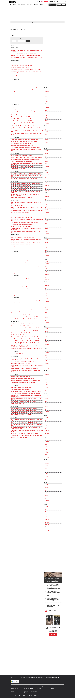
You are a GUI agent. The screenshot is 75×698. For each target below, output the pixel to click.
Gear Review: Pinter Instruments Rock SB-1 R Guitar (22, 120)
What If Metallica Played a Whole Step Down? (21, 226)
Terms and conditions (15, 686)
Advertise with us (14, 688)
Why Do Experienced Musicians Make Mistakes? (21, 155)
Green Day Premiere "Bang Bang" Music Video (21, 314)
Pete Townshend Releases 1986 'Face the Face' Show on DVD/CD (25, 249)
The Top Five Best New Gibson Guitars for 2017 (21, 217)
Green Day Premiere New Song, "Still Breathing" (21, 161)
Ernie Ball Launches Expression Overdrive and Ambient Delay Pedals (26, 307)
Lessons (23, 4)
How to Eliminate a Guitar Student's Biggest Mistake (22, 264)
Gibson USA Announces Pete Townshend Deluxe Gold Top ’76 (24, 254)
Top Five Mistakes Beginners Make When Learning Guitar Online (25, 159)
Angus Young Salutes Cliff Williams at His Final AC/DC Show (24, 178)
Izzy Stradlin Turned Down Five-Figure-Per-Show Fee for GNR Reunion (26, 348)
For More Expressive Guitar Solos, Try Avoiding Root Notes (24, 280)
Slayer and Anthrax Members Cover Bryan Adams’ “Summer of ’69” (26, 284)
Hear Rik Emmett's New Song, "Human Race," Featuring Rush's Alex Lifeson (26, 128)
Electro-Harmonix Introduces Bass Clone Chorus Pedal (23, 332)
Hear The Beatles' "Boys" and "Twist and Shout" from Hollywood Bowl (26, 435)
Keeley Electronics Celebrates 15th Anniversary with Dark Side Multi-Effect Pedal (26, 176)
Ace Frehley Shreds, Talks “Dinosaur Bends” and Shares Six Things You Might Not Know (26, 164)
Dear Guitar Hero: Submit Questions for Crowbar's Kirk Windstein (25, 393)
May (46, 96)
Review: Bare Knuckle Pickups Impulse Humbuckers (22, 166)
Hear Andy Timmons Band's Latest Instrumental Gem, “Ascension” (25, 95)
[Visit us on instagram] (41, 1)
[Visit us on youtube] (43, 1)
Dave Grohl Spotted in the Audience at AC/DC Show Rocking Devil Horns (27, 210)
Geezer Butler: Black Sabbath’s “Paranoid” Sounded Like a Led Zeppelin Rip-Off (26, 134)
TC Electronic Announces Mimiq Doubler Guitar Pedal (22, 305)
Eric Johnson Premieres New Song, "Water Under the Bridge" (24, 187)
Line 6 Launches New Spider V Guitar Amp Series (21, 114)
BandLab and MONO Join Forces (18, 353)
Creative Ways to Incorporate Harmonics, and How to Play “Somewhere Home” (27, 366)
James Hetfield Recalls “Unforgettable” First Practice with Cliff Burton (26, 340)
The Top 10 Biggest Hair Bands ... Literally (20, 67)
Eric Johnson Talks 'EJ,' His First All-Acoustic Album (22, 282)
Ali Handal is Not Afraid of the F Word (19, 77)
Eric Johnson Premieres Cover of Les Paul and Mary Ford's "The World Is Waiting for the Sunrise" (26, 359)
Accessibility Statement (28, 688)
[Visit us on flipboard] (45, 1)
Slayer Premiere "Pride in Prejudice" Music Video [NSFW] (23, 401)
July (46, 99)
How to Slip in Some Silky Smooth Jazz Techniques (22, 224)
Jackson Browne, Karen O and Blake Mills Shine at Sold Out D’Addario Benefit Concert (26, 107)
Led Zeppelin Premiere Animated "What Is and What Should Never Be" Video (26, 246)
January (46, 89)
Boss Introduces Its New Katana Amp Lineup (21, 143)
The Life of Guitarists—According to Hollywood (21, 262)
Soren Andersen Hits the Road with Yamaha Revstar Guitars (24, 408)
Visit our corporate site (54, 677)
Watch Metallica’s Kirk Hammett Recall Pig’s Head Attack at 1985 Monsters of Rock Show (25, 195)
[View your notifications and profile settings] (60, 2)
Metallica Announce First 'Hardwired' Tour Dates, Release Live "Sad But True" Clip (26, 399)
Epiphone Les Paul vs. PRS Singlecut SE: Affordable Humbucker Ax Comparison (25, 123)
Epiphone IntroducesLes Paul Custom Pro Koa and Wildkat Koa (25, 330)
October (46, 120)
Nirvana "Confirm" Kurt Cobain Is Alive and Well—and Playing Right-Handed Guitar (26, 300)
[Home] (10, 5)
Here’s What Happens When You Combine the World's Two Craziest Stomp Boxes (26, 229)
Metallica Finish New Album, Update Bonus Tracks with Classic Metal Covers (26, 240)
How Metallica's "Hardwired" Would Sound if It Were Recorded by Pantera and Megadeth (25, 343)
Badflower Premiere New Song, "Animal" (20, 437)
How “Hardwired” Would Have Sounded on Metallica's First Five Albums (27, 412)
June (46, 98)
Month (19, 38)
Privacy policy (40, 686)
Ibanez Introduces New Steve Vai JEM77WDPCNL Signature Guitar (25, 242)
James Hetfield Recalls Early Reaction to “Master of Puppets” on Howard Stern (27, 131)
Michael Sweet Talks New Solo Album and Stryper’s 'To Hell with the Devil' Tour (26, 309)
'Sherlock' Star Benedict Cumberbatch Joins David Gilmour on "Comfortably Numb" (24, 74)
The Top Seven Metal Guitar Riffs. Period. (20, 326)
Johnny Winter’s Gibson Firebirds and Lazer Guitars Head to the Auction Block (27, 58)
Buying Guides (29, 4)
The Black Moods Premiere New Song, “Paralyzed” (22, 260)
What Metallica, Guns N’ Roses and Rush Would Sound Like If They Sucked (25, 192)
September (47, 118)
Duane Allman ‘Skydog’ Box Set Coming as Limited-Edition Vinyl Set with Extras (27, 431)
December (47, 123)
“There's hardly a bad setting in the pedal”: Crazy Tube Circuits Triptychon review (53, 580)
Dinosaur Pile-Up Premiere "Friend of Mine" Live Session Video (25, 318)
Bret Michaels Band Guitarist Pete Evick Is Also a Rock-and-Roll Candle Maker (26, 82)
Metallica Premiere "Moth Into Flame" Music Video (22, 145)
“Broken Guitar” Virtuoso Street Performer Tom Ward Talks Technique (26, 336)
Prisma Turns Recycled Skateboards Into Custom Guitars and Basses (26, 338)
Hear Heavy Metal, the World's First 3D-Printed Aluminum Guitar (25, 147)
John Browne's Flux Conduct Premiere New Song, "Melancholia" (25, 85)
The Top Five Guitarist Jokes (17, 205)
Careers (12, 691)
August (46, 101)
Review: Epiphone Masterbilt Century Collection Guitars (23, 378)
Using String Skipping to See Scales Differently (21, 389)
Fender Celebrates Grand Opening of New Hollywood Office (24, 110)
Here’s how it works (43, 25)
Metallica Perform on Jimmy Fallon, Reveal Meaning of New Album (25, 55)
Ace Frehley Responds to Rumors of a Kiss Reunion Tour (23, 53)
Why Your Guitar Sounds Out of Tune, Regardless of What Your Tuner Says (26, 420)
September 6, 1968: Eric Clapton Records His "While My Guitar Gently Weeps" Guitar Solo (26, 396)
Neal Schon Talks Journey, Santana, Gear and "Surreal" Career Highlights (24, 112)
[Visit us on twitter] (39, 1)
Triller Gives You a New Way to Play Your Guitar (21, 414)
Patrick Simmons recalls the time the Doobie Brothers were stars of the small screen (54, 600)
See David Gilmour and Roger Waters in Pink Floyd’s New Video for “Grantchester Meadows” (25, 428)
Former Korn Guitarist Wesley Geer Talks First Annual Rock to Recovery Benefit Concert (27, 51)
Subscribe (51, 1)
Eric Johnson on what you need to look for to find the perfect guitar (53, 605)
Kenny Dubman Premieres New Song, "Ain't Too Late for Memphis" (26, 391)
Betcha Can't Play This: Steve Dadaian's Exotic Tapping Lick (24, 422)
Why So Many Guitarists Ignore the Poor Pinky (21, 118)
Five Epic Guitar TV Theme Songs (18, 403)
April (46, 94)
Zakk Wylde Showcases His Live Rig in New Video (21, 197)
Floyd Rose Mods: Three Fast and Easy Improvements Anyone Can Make (25, 232)
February (47, 91)
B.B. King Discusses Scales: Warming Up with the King (22, 244)
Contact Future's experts (29, 686)
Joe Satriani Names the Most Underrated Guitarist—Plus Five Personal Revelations (26, 328)
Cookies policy (53, 686)
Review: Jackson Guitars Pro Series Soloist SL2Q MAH (22, 295)
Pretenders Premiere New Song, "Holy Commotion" (22, 125)
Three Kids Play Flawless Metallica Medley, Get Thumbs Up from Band (26, 271)
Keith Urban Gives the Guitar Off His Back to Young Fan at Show (25, 303)
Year (13, 38)
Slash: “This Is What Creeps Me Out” (19, 93)
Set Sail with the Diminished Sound (18, 189)
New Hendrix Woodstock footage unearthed (48, 22)
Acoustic (36, 4)
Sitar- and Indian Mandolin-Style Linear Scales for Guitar (23, 410)
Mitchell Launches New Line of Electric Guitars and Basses (24, 116)
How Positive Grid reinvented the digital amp (27, 22)
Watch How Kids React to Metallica (18, 256)
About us (52, 688)
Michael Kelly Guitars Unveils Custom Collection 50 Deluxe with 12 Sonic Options (27, 208)
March (46, 93)
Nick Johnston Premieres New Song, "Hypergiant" (22, 278)
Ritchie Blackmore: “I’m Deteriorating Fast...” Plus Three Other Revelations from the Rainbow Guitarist (24, 346)
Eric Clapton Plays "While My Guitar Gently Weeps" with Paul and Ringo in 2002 (26, 425)
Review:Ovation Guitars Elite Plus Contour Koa (21, 102)
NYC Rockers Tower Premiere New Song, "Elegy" (21, 65)
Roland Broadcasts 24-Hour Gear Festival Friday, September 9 (24, 368)
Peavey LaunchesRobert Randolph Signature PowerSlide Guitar (25, 316)
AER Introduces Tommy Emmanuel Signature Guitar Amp (23, 288)
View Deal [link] (53, 634)
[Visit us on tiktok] (47, 1)
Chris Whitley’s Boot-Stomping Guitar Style (20, 363)
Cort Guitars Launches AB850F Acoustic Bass (21, 387)
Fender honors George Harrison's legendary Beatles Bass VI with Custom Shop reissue (53, 593)
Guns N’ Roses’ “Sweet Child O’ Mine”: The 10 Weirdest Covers (24, 139)
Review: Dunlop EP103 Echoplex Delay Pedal (20, 376)
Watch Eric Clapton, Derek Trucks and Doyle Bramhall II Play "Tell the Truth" (26, 150)
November (47, 121)
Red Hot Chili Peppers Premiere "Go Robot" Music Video (23, 361)
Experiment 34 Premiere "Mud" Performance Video (22, 258)
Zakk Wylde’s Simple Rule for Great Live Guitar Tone (22, 237)
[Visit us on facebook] (37, 1)
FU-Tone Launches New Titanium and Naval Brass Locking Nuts (25, 87)
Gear (19, 4)
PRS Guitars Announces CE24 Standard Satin (20, 63)
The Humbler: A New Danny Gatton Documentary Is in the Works (25, 183)
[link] (54, 611)
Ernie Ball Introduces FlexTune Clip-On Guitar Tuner (22, 293)
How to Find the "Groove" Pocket (18, 168)
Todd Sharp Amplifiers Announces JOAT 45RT (21, 185)
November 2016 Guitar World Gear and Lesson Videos (23, 382)
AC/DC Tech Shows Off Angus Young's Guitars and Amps (23, 286)
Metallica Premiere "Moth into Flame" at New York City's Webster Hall (26, 97)
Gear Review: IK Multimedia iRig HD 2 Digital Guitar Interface (24, 222)
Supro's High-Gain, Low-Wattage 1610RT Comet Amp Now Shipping (26, 173)
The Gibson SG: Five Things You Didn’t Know (20, 334)
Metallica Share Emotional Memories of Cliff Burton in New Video (25, 380)
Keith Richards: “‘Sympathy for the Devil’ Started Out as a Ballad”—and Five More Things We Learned (26, 71)
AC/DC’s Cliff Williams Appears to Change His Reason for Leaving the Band (26, 203)
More (40, 4)
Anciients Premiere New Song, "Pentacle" (20, 212)
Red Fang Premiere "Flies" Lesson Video (19, 273)
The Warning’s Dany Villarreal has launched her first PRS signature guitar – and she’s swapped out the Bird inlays (53, 586)
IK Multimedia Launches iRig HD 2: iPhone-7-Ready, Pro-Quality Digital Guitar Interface (26, 266)
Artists (14, 4)
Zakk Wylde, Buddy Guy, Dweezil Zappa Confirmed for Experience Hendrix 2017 (25, 99)
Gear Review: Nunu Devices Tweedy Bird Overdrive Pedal (23, 324)
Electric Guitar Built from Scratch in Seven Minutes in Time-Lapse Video (26, 157)
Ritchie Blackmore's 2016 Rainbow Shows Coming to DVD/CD (24, 89)
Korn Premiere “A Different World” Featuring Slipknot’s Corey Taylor (26, 69)
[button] (64, 1)
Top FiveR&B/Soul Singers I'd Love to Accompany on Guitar (24, 141)
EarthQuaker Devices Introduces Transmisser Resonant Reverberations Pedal (27, 220)
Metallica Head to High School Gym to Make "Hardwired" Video (25, 433)
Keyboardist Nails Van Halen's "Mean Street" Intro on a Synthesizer (26, 269)
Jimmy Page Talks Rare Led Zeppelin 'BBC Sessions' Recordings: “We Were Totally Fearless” (26, 290)
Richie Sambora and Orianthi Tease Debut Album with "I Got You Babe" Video (26, 312)
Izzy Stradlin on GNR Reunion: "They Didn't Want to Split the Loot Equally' (25, 371)
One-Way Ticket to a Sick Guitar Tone (19, 91)
